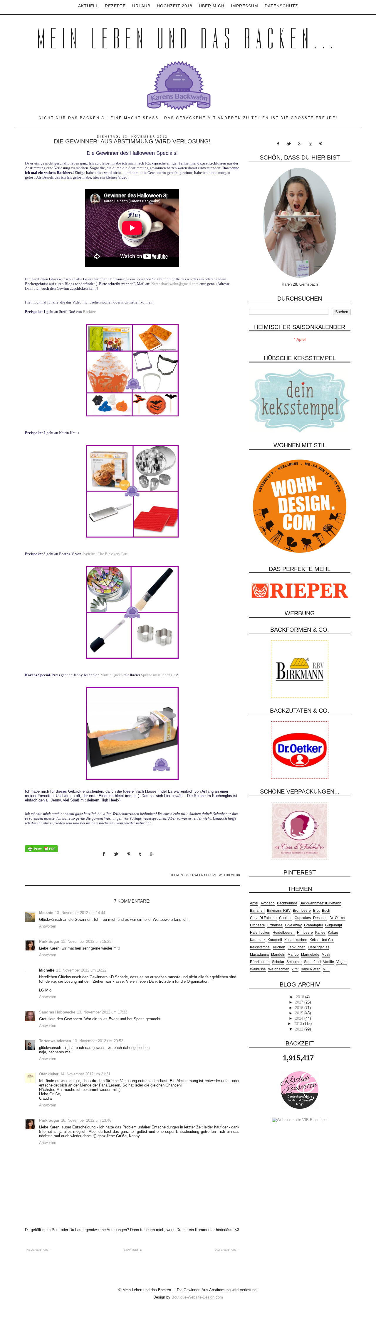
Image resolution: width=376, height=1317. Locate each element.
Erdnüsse (275, 925)
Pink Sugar (49, 941)
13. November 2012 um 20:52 (98, 1041)
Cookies (285, 918)
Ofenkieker (48, 1074)
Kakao (333, 932)
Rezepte (115, 6)
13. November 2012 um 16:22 (81, 970)
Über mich (211, 6)
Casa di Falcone (263, 918)
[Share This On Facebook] (108, 859)
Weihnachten (278, 969)
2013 (298, 1023)
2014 (299, 1018)
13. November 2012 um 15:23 (86, 941)
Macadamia (259, 954)
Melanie (46, 913)
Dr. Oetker (337, 918)
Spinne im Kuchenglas (159, 675)
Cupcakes (303, 918)
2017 (299, 1002)
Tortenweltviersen (55, 1041)
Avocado (268, 903)
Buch (326, 910)
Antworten (47, 926)
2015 (299, 1013)
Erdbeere (257, 925)
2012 (299, 1029)
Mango (293, 954)
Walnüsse (258, 969)
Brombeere (302, 910)
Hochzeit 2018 (174, 6)
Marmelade (310, 954)
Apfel (254, 903)
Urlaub (141, 6)
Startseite (133, 1249)
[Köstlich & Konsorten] (300, 1089)
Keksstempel (260, 947)
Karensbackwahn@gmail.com (175, 284)
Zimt (295, 969)
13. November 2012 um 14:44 (80, 913)
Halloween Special (200, 875)
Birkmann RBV (279, 910)
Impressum (244, 6)
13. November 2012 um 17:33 (102, 1012)
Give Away (293, 925)
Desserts (320, 918)
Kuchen (279, 947)
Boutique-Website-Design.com (197, 1297)
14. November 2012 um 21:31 (85, 1074)
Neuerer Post (38, 1249)
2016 (299, 1008)
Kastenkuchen (295, 940)
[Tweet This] (120, 859)
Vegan (341, 962)
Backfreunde (287, 903)
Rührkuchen (260, 962)
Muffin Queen (111, 675)
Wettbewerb (229, 875)
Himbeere (305, 932)
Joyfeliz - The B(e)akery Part (104, 554)
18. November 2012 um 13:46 (86, 1120)
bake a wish (310, 969)
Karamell (275, 940)
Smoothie (294, 962)
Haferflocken (260, 932)
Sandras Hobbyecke (57, 1012)
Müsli (326, 954)
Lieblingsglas (318, 947)
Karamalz (257, 940)
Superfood (312, 962)
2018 (300, 997)
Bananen (257, 910)
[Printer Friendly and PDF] (41, 848)
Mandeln (278, 954)
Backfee (89, 311)
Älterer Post (226, 1249)
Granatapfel (313, 925)
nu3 (326, 969)
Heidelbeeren (284, 932)
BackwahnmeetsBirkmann (320, 903)
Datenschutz (281, 6)
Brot (316, 910)
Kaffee (320, 932)
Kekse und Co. (322, 940)
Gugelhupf (333, 925)
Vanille (328, 962)
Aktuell (88, 6)
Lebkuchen (297, 947)
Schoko (278, 962)
